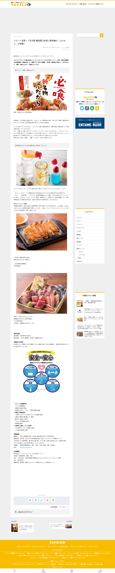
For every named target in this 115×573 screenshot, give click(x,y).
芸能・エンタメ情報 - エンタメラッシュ (37, 553)
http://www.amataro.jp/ (26, 447)
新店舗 (79, 242)
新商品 (79, 235)
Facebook (87, 110)
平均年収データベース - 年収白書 (46, 564)
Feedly (92, 110)
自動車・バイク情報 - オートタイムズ (87, 555)
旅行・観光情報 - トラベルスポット (65, 555)
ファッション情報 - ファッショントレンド (80, 553)
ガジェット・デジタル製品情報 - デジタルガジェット (45, 557)
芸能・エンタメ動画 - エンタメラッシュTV (74, 557)
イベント (79, 224)
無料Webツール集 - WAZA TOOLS (68, 564)
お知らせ (79, 261)
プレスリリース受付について (96, 4)
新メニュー (66, 507)
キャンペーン (81, 228)
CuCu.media (81, 254)
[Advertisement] (57, 20)
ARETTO (80, 251)
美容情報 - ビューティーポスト (102, 553)
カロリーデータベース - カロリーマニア (24, 564)
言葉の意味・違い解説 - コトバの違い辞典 (91, 564)
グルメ (60, 507)
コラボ (79, 231)
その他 (79, 258)
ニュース (79, 245)
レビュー (79, 217)
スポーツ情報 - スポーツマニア (27, 555)
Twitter (82, 110)
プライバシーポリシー (40, 546)
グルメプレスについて (71, 4)
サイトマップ (93, 546)
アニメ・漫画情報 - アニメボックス (15, 553)
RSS (97, 110)
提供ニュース (81, 248)
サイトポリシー (53, 546)
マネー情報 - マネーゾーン (45, 555)
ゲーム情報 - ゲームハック (59, 553)
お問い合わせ (82, 4)
